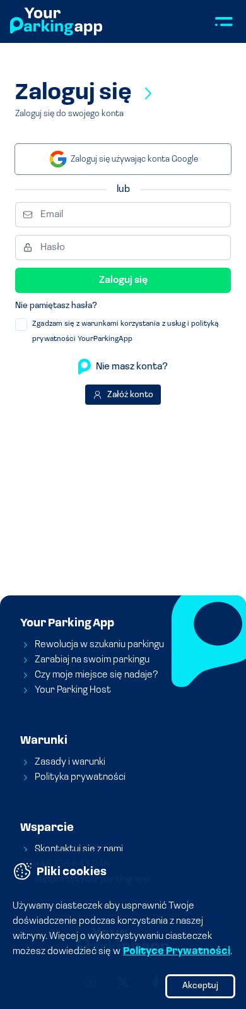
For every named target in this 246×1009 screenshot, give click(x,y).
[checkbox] (21, 324)
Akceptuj (200, 986)
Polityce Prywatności (176, 951)
